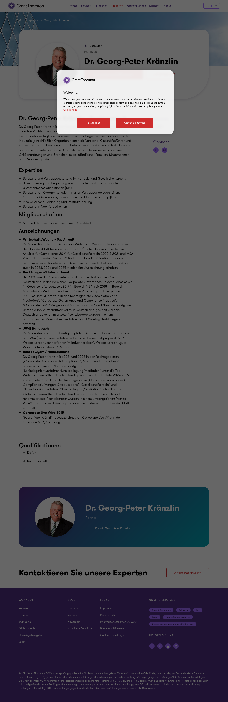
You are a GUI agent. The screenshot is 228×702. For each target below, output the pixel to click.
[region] (115, 102)
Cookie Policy (70, 109)
